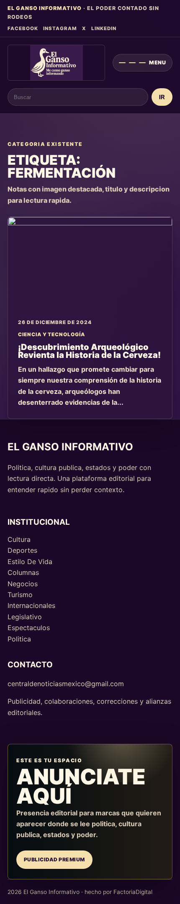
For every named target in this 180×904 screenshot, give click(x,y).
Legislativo (25, 617)
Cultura (19, 539)
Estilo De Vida (30, 561)
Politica (19, 639)
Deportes (22, 550)
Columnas (23, 572)
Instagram (60, 28)
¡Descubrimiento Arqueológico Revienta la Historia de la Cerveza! (89, 351)
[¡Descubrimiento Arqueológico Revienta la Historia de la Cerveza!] (90, 263)
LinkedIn (103, 28)
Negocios (23, 584)
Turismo (20, 594)
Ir (162, 97)
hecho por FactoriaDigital (118, 892)
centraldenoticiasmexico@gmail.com (66, 683)
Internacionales (31, 605)
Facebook (23, 28)
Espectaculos (29, 627)
